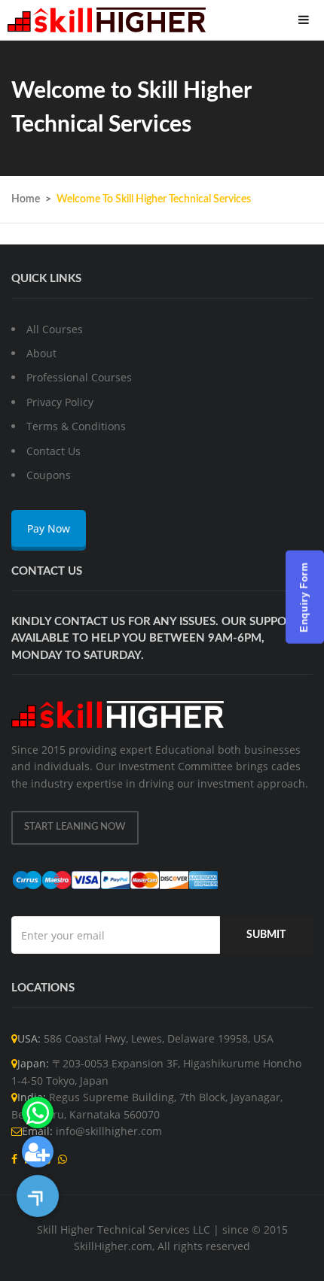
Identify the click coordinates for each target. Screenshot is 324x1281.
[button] (38, 1196)
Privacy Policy (59, 402)
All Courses (54, 329)
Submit (266, 935)
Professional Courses (79, 377)
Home (25, 199)
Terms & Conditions (76, 426)
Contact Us (53, 451)
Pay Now (48, 528)
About (41, 353)
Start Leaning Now (75, 827)
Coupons (48, 475)
